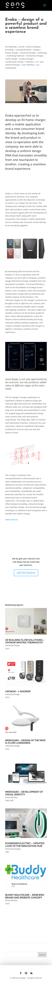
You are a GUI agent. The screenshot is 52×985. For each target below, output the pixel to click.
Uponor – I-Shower (18, 691)
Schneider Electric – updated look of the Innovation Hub (24, 844)
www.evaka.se (11, 519)
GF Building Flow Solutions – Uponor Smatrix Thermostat (24, 641)
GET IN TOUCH (26, 573)
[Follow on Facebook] (21, 973)
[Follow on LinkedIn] (31, 973)
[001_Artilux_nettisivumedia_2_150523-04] (26, 467)
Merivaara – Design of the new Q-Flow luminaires (25, 741)
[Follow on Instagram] (26, 973)
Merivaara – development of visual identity (24, 793)
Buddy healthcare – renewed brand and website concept (24, 896)
